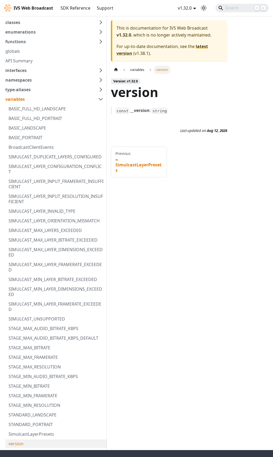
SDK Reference (75, 8)
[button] (54, 22)
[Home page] (116, 70)
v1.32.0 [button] (185, 8)
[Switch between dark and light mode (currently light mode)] (203, 8)
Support (105, 8)
